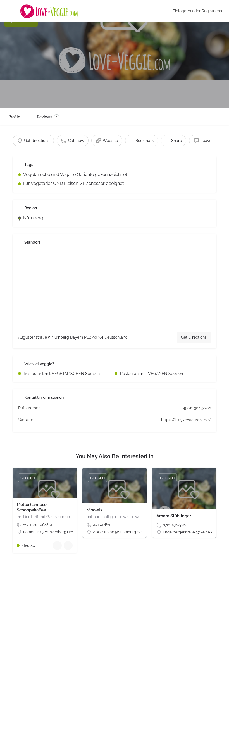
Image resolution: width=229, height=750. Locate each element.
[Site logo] (49, 11)
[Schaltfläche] (68, 545)
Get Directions (194, 337)
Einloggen (182, 11)
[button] (12, 737)
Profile (14, 117)
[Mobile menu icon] (9, 11)
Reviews (47, 117)
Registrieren (212, 11)
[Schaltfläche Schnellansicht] (57, 545)
